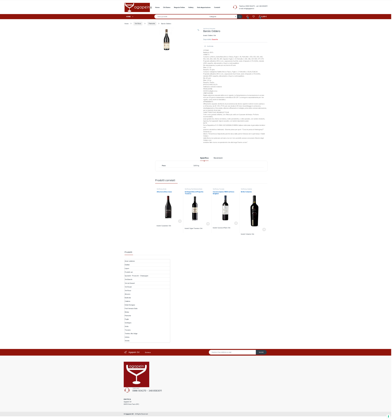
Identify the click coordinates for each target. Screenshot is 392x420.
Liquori (127, 268)
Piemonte (152, 23)
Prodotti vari (129, 272)
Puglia (127, 319)
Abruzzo (127, 294)
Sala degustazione (203, 7)
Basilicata (128, 298)
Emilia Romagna (130, 305)
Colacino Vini (250, 234)
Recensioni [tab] (218, 158)
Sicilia (164, 189)
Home (157, 7)
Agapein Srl (129, 414)
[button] (198, 30)
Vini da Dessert (130, 283)
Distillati (127, 265)
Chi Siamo (166, 7)
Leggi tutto (180, 221)
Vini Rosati (128, 287)
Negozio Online (179, 7)
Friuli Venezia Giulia (196, 189)
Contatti (217, 7)
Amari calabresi (130, 261)
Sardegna (128, 323)
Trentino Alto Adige (131, 333)
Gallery (190, 7)
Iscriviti (261, 352)
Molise (127, 312)
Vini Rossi (138, 23)
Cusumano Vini (166, 226)
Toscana (221, 189)
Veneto (127, 341)
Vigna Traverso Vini (195, 228)
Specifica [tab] (204, 158)
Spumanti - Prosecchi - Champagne (136, 276)
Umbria (127, 337)
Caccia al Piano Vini (223, 228)
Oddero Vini (212, 35)
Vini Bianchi (128, 279)
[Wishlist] (253, 17)
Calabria (249, 189)
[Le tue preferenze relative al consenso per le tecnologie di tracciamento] (388, 416)
